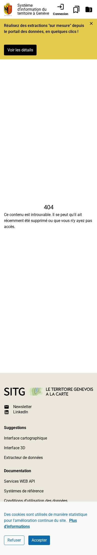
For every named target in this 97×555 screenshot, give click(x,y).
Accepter (39, 540)
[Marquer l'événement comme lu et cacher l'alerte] (91, 23)
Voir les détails (20, 50)
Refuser (14, 540)
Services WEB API (19, 481)
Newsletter (22, 406)
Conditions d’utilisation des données (35, 500)
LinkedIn (20, 412)
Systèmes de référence (24, 491)
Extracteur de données (23, 457)
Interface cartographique (25, 438)
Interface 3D (14, 447)
